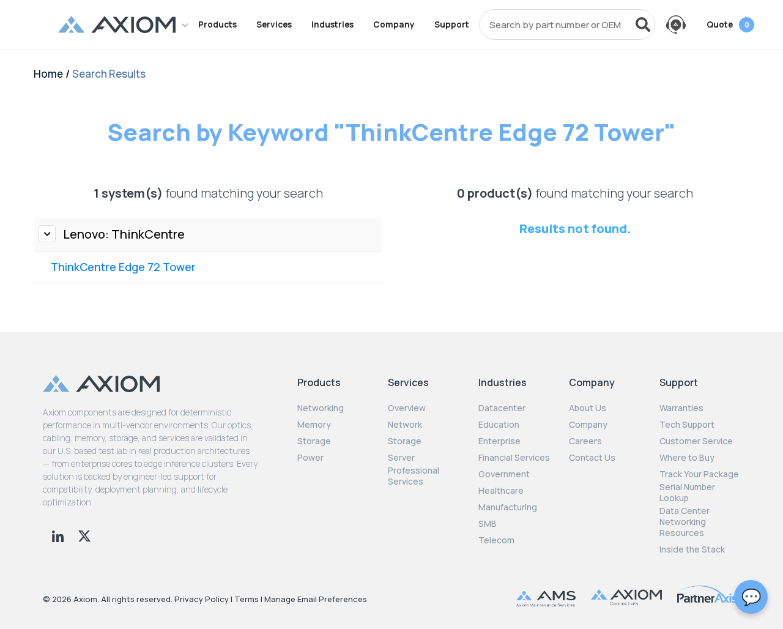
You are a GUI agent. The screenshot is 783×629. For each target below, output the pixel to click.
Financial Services (514, 457)
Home (48, 73)
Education (498, 424)
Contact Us (592, 457)
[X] (84, 535)
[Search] (643, 24)
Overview (407, 408)
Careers (585, 441)
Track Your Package (699, 474)
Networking (320, 408)
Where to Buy (686, 457)
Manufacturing (507, 507)
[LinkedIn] (59, 535)
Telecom (496, 540)
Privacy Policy (201, 599)
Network (405, 424)
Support (451, 24)
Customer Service (696, 441)
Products (217, 24)
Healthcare (501, 490)
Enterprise (499, 441)
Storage (314, 441)
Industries (332, 24)
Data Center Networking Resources (684, 521)
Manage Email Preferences (315, 599)
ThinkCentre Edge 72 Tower (123, 266)
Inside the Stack (692, 549)
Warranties (681, 408)
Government (504, 474)
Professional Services (413, 476)
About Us (587, 408)
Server (401, 457)
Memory (314, 424)
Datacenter (501, 408)
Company (394, 24)
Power (310, 457)
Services (274, 24)
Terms (246, 599)
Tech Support (686, 424)
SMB (487, 523)
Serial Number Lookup (687, 493)
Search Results (109, 73)
